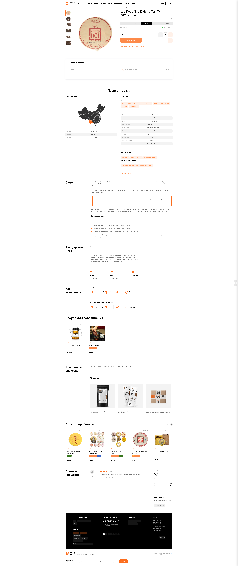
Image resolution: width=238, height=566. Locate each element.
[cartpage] (167, 3)
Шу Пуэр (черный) (132, 103)
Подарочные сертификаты (135, 521)
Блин (141, 103)
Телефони (158, 3)
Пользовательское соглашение (80, 538)
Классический (134, 106)
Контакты (127, 3)
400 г (167, 23)
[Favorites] (68, 342)
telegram (154, 531)
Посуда (88, 521)
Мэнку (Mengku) (158, 103)
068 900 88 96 (157, 522)
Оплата (109, 3)
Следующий (171, 424)
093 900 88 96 (157, 520)
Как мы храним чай (77, 541)
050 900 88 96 (157, 528)
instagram (157, 537)
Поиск (78, 3)
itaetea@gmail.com (158, 524)
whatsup (157, 531)
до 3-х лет (148, 103)
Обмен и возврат (118, 3)
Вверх (235, 284)
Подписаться (123, 561)
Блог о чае (162, 537)
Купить (129, 40)
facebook (154, 537)
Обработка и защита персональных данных (83, 543)
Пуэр (123, 103)
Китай (167, 103)
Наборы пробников (133, 523)
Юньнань (124, 106)
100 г (157, 23)
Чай (84, 521)
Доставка (103, 3)
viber (160, 531)
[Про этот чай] (235, 281)
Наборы (75, 523)
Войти (162, 3)
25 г (136, 23)
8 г (125, 23)
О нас (133, 3)
